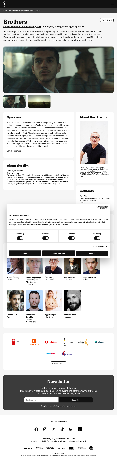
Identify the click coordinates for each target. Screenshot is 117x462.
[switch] (45, 238)
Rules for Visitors (26, 455)
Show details (98, 246)
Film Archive (106, 20)
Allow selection (58, 253)
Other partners (57, 363)
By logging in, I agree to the (58, 406)
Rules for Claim (72, 455)
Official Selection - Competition (19, 26)
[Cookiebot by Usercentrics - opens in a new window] (98, 207)
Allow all (92, 253)
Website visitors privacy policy (40, 455)
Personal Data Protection (60, 455)
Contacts (93, 455)
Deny (25, 253)
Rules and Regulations (83, 455)
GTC (50, 455)
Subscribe (75, 400)
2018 (38, 26)
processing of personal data (67, 406)
